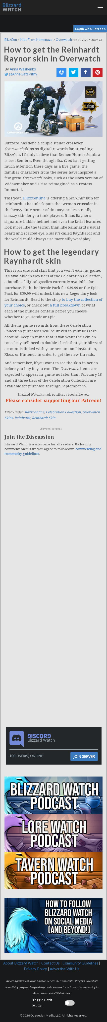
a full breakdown (65, 305)
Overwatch (64, 40)
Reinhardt (22, 418)
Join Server (84, 756)
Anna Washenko (23, 69)
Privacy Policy (35, 969)
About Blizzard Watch (21, 963)
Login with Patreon (90, 29)
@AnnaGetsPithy (22, 74)
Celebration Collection (63, 412)
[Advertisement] (54, 626)
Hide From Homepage (36, 40)
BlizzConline (34, 198)
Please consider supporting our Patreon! (54, 400)
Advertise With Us (64, 969)
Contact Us (50, 963)
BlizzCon (10, 40)
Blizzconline (34, 412)
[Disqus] (53, 528)
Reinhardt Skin (43, 418)
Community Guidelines (80, 963)
